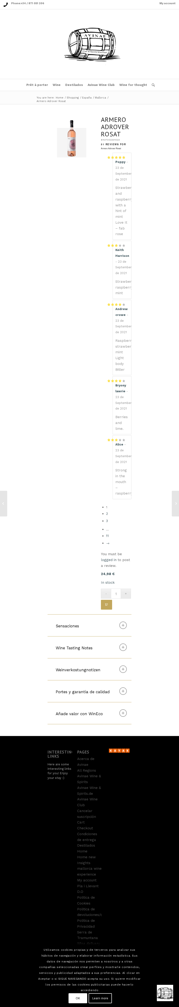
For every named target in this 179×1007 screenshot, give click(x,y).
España (87, 97)
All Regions (86, 770)
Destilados (86, 845)
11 (107, 536)
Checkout (85, 828)
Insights (83, 863)
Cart (81, 822)
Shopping (73, 97)
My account (167, 3)
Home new (86, 857)
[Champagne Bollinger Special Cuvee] (3, 503)
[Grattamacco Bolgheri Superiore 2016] (175, 503)
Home (59, 97)
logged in (109, 560)
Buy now (106, 605)
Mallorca (100, 97)
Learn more (100, 998)
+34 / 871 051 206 (32, 3)
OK (78, 998)
